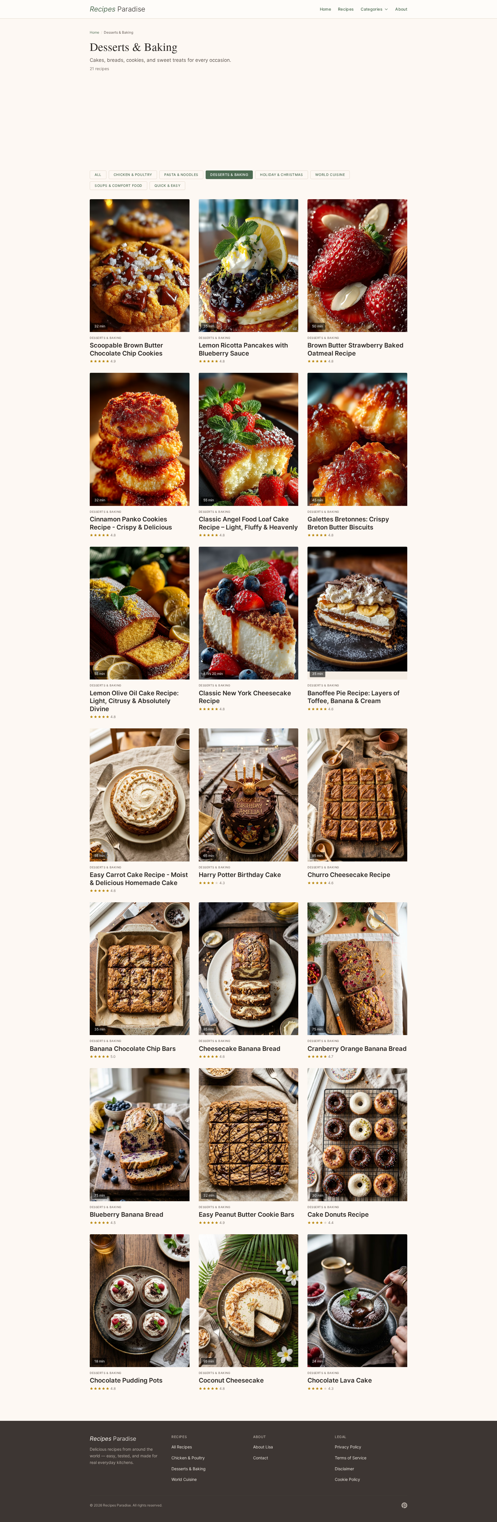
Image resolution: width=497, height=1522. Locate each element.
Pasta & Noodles (181, 174)
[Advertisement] (248, 121)
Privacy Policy (348, 1446)
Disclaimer (344, 1468)
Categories (372, 9)
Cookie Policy (347, 1479)
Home (325, 9)
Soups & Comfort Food (118, 185)
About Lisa (263, 1446)
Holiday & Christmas (281, 174)
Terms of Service (350, 1457)
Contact (260, 1457)
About (401, 9)
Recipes (346, 9)
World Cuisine (330, 174)
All (98, 174)
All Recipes (181, 1446)
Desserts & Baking (229, 174)
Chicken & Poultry (133, 174)
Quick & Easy (167, 185)
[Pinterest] (404, 1505)
